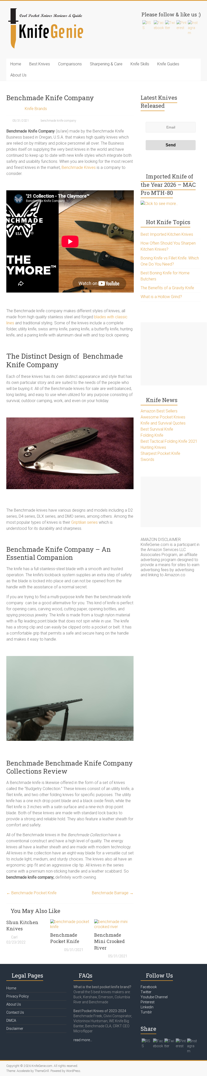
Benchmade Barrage (113, 892)
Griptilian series (84, 522)
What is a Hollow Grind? (161, 296)
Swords (147, 459)
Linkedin (147, 1007)
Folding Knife (152, 435)
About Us (18, 75)
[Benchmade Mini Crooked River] (114, 921)
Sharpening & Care (106, 64)
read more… (82, 1040)
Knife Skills (140, 64)
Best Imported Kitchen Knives (167, 234)
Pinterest (147, 1002)
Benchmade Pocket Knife (31, 892)
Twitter (146, 992)
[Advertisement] (174, 353)
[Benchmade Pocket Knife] (70, 921)
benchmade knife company (58, 120)
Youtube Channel (154, 997)
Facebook (149, 987)
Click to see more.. (161, 203)
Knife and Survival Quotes (163, 423)
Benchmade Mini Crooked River (109, 941)
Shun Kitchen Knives (22, 925)
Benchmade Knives (79, 167)
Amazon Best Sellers (159, 411)
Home (15, 64)
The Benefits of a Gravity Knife (167, 287)
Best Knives (39, 64)
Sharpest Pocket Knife (160, 453)
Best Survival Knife (157, 429)
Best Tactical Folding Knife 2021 (169, 441)
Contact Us (15, 1012)
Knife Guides (168, 64)
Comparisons (70, 64)
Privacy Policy (17, 996)
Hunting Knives (153, 447)
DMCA (11, 1020)
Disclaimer (14, 1029)
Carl (14, 937)
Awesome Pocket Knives (163, 417)
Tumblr (146, 1012)
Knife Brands (36, 108)
